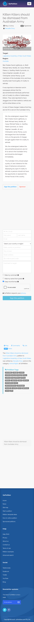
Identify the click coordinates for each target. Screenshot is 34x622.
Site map (5, 507)
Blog (4, 582)
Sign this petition (17, 298)
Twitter (5, 575)
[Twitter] (5, 610)
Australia (6, 61)
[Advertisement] (17, 210)
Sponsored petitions (9, 521)
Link (25, 345)
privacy (23, 293)
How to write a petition (10, 518)
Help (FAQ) (6, 534)
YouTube (5, 578)
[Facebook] (9, 610)
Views (8, 348)
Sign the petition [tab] (10, 187)
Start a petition (7, 511)
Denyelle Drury (10, 28)
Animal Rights (13, 363)
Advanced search (8, 555)
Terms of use (7, 548)
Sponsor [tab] (22, 187)
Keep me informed (11, 282)
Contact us (6, 544)
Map (7, 345)
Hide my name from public (13, 279)
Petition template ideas (10, 514)
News (4, 504)
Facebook (6, 571)
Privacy (5, 537)
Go (19, 602)
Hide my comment (11, 275)
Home (4, 500)
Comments (16, 345)
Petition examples (8, 551)
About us (5, 541)
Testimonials (6, 568)
